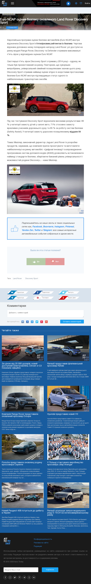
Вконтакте (48, 227)
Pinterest (69, 227)
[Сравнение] (76, 3)
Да (37, 261)
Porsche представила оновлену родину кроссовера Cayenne (22, 464)
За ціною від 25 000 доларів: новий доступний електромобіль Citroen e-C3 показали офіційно (22, 366)
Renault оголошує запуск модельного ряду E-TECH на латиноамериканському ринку (67, 513)
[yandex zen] (29, 577)
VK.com (22, 321)
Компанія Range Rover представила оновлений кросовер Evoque (20, 415)
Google (46, 321)
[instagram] (10, 577)
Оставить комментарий (72, 322)
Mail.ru (32, 321)
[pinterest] (19, 577)
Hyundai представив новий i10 (62, 414)
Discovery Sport (31, 278)
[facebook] (5, 577)
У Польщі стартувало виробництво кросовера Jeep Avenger (65, 464)
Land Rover (17, 278)
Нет (57, 261)
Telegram (47, 230)
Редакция (38, 546)
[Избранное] (81, 3)
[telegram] (24, 577)
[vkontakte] (34, 577)
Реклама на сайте (41, 543)
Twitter (37, 230)
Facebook (37, 227)
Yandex (41, 321)
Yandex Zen (27, 230)
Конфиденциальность (43, 539)
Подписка (50, 570)
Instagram (59, 227)
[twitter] (15, 577)
